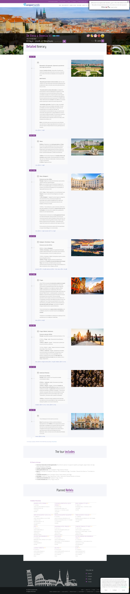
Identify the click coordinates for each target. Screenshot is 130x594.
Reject (106, 590)
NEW (60, 5)
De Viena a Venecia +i (39, 35)
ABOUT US (84, 5)
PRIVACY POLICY (73, 591)
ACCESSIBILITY (81, 591)
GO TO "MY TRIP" (63, 1)
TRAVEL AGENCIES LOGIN (82, 1)
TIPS (98, 589)
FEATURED (79, 5)
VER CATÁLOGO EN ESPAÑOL (53, 1)
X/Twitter (89, 579)
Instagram (90, 576)
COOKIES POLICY (90, 591)
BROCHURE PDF (65, 5)
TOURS (93, 589)
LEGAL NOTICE (65, 591)
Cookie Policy (123, 586)
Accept (123, 590)
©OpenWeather (54, 441)
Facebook (90, 573)
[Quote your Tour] (102, 40)
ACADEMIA (74, 1)
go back (54, 35)
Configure (115, 590)
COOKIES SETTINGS (100, 591)
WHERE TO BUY (73, 5)
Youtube (90, 581)
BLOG (69, 1)
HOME (82, 589)
